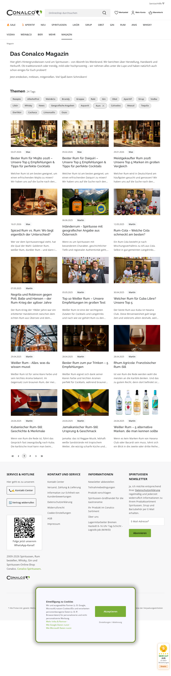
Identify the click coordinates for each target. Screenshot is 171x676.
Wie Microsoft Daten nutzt (58, 628)
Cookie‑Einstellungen (59, 512)
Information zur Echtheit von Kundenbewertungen (63, 494)
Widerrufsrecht (55, 507)
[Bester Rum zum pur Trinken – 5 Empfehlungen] (85, 338)
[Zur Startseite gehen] (24, 13)
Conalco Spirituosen (29, 568)
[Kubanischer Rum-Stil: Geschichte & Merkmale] (34, 402)
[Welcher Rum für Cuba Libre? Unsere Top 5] (137, 270)
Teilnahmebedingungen (101, 487)
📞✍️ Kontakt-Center (21, 490)
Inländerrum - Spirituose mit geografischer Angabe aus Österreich (82, 230)
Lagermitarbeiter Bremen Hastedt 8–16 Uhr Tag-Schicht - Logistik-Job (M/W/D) (105, 526)
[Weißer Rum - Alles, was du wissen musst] (34, 338)
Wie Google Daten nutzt (57, 624)
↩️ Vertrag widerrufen (21, 502)
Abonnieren (140, 533)
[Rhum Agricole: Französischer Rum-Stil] (137, 338)
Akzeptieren (110, 611)
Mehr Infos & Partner (56, 621)
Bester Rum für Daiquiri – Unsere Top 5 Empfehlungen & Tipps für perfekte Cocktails (84, 162)
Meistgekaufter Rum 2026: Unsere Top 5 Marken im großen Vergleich (137, 162)
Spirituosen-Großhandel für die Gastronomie (105, 500)
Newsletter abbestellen (101, 481)
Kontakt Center (55, 481)
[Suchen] (104, 13)
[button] (163, 654)
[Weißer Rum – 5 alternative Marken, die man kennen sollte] (137, 402)
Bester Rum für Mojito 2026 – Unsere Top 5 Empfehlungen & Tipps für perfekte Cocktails (33, 162)
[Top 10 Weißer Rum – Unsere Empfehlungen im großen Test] (85, 270)
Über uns (93, 516)
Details (163, 666)
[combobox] (71, 13)
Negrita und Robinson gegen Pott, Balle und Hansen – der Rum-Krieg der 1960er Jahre (31, 298)
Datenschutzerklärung (59, 502)
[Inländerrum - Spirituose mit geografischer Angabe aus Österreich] (85, 202)
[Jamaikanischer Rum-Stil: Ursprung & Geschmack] (85, 402)
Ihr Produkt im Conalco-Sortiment (101, 509)
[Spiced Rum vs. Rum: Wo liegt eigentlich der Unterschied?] (34, 202)
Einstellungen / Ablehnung (110, 622)
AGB (49, 518)
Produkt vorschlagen (99, 492)
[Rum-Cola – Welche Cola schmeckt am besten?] (137, 202)
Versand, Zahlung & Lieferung (64, 487)
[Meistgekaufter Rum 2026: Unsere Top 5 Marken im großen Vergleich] (137, 133)
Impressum (53, 523)
